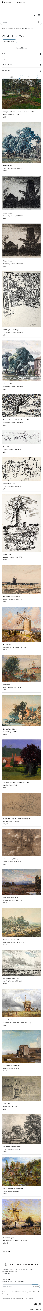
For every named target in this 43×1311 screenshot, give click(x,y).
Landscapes (18, 28)
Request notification (9, 41)
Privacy (26, 1298)
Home (3, 28)
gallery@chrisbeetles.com (9, 1271)
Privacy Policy (32, 1292)
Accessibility (19, 1298)
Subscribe (36, 1286)
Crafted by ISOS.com (35, 1309)
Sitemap (31, 1298)
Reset (30, 77)
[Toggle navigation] (39, 15)
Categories (10, 28)
